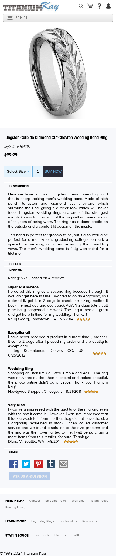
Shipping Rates (55, 500)
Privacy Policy (15, 507)
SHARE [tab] (14, 452)
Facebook (42, 535)
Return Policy (99, 500)
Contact (34, 500)
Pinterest (60, 535)
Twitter (77, 535)
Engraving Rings (42, 521)
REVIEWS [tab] (15, 270)
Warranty (78, 500)
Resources (89, 521)
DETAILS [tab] (15, 264)
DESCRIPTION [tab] (19, 186)
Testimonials (68, 521)
